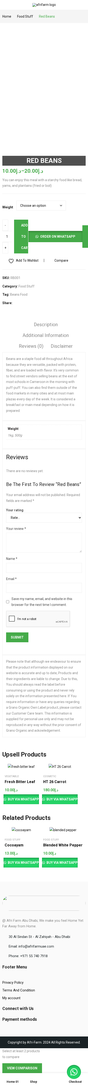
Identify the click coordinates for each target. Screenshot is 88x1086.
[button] (55, 236)
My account (11, 998)
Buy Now (27, 788)
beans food (18, 294)
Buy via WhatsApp (23, 799)
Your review (16, 529)
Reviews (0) (31, 346)
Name (11, 559)
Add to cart (24, 236)
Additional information (46, 335)
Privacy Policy (12, 982)
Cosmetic (49, 776)
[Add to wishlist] (27, 768)
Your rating (14, 510)
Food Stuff (26, 286)
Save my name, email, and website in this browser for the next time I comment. (41, 602)
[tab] (46, 325)
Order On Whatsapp (57, 236)
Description (46, 324)
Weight (7, 207)
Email (11, 579)
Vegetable (12, 776)
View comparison (22, 1068)
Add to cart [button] (22, 781)
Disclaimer (62, 346)
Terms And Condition (18, 990)
